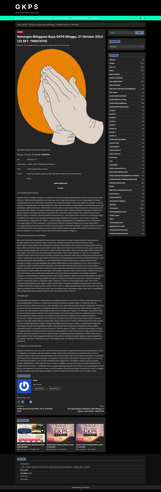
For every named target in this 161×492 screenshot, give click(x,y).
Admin (21, 45)
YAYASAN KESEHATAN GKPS (118, 230)
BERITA (111, 70)
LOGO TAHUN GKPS (44, 18)
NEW (111, 161)
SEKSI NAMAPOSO (115, 197)
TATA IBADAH (113, 208)
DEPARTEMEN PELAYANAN (118, 99)
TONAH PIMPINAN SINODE (117, 212)
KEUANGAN (113, 157)
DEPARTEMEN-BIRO (61, 18)
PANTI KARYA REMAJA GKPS (118, 172)
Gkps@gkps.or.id (26, 473)
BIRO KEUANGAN (114, 85)
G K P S (26, 7)
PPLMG (111, 186)
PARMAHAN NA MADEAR (79, 18)
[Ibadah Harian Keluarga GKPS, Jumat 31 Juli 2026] (60, 433)
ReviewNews (76, 487)
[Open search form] (145, 18)
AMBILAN (112, 60)
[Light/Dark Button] (141, 18)
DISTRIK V (112, 125)
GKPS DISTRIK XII (114, 154)
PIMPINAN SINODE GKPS (117, 183)
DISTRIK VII (112, 128)
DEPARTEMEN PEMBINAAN (118, 103)
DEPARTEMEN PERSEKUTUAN (118, 107)
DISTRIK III (112, 114)
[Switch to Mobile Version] (80, 491)
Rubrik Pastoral (114, 194)
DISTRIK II (112, 110)
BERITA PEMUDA (114, 74)
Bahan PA (112, 67)
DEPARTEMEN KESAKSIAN (32, 439)
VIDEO (111, 219)
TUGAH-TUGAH (114, 215)
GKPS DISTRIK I (114, 143)
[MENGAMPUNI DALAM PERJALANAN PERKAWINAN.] (31, 433)
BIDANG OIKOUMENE (116, 78)
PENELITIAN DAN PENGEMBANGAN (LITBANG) (124, 175)
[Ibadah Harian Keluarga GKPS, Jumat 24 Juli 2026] (90, 433)
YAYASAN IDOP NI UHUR (117, 226)
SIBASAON (112, 204)
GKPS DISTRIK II (114, 146)
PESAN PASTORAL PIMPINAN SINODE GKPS (123, 179)
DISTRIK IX (112, 121)
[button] (18, 401)
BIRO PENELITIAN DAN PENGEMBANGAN (122, 89)
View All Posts (54, 389)
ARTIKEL (20, 32)
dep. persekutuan (23, 449)
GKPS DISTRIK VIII (115, 150)
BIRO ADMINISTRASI (115, 81)
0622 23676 (24, 470)
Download (95, 18)
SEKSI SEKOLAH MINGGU (117, 201)
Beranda (18, 18)
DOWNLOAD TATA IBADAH (117, 139)
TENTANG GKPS (28, 18)
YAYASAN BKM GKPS (116, 222)
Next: (86, 408)
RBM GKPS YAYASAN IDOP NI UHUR (120, 190)
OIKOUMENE (113, 165)
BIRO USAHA (113, 92)
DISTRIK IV (112, 117)
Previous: (35, 408)
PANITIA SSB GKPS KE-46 (117, 168)
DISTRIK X (112, 132)
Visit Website (39, 389)
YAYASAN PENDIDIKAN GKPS (118, 233)
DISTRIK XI (112, 136)
